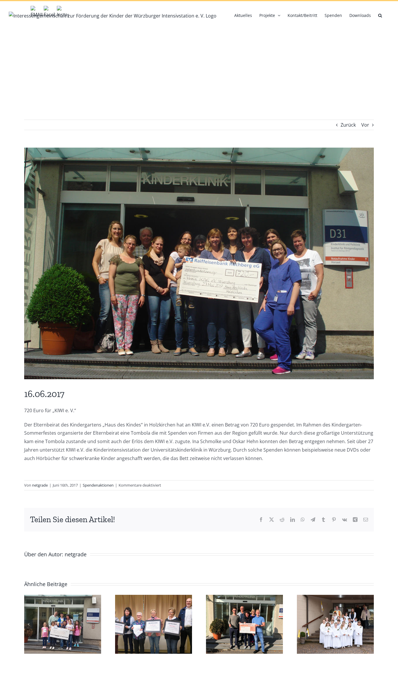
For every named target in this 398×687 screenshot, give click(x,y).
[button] (380, 15)
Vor (365, 125)
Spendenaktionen (98, 485)
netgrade (40, 485)
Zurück (348, 125)
